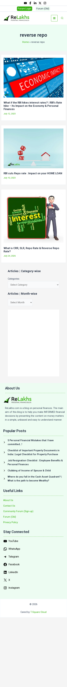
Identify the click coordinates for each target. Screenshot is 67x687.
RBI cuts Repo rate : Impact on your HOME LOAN (33, 173)
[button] (24, 8)
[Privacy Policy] (10, 522)
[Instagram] (44, 3)
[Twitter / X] (40, 3)
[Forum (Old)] (9, 517)
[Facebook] (30, 3)
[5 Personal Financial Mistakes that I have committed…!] (33, 442)
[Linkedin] (35, 3)
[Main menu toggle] (54, 18)
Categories (13, 278)
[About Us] (8, 500)
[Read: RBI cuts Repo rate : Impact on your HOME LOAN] (33, 148)
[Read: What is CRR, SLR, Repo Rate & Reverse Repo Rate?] (33, 217)
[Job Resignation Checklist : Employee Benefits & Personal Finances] (33, 462)
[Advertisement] (33, 343)
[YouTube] (25, 3)
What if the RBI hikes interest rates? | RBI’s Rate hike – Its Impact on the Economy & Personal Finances (33, 106)
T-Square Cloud (38, 612)
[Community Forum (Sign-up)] (18, 511)
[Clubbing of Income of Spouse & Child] (27, 470)
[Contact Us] (9, 506)
